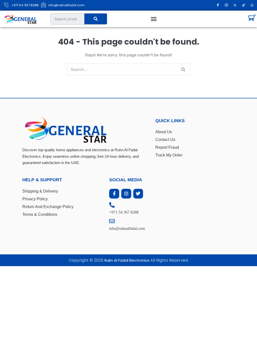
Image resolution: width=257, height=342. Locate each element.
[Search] (95, 19)
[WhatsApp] (252, 5)
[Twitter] (138, 194)
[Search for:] (128, 69)
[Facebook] (218, 5)
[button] (154, 19)
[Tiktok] (243, 5)
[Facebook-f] (114, 194)
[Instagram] (226, 5)
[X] (235, 5)
